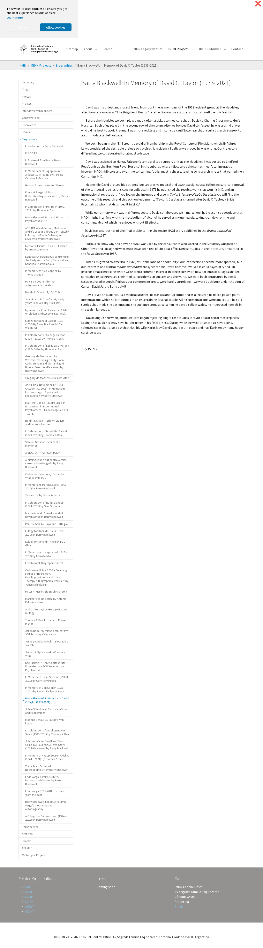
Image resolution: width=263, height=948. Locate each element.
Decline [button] (22, 27)
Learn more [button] (15, 17)
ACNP (29, 892)
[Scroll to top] (254, 939)
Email (179, 906)
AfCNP (29, 906)
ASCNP (30, 911)
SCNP (29, 902)
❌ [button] (258, 4)
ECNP (29, 897)
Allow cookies (55, 27)
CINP (28, 887)
